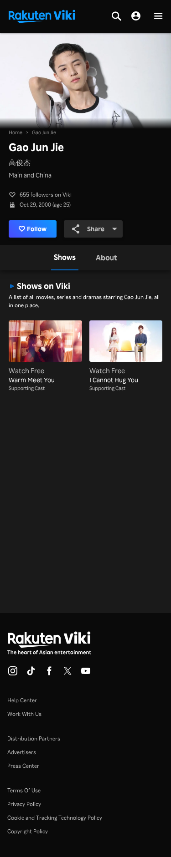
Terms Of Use (24, 790)
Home (15, 132)
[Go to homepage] (42, 15)
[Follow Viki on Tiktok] (31, 673)
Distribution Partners (33, 738)
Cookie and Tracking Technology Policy (54, 817)
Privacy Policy (24, 804)
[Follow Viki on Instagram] (12, 673)
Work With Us (24, 713)
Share (95, 229)
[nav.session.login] (136, 16)
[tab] (64, 257)
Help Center (22, 700)
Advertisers (21, 752)
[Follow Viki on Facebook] (49, 673)
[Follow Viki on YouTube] (85, 673)
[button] (158, 16)
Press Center (23, 765)
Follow (37, 229)
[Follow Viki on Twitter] (67, 673)
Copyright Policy (27, 831)
